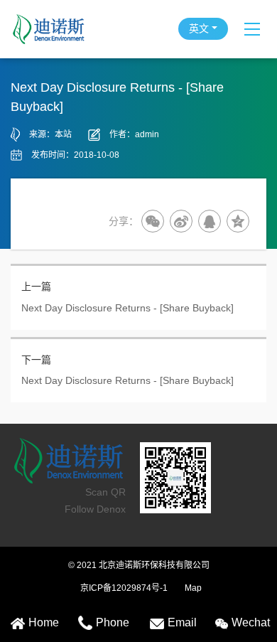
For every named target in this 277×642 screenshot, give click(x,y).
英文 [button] (199, 28)
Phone (112, 622)
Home (43, 622)
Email (182, 622)
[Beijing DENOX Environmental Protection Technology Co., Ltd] (70, 29)
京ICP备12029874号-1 (124, 588)
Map (193, 588)
